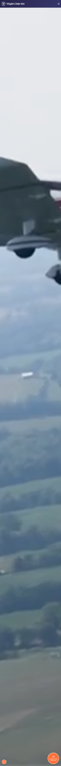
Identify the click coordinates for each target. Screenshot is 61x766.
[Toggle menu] (59, 4)
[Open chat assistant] (4, 762)
